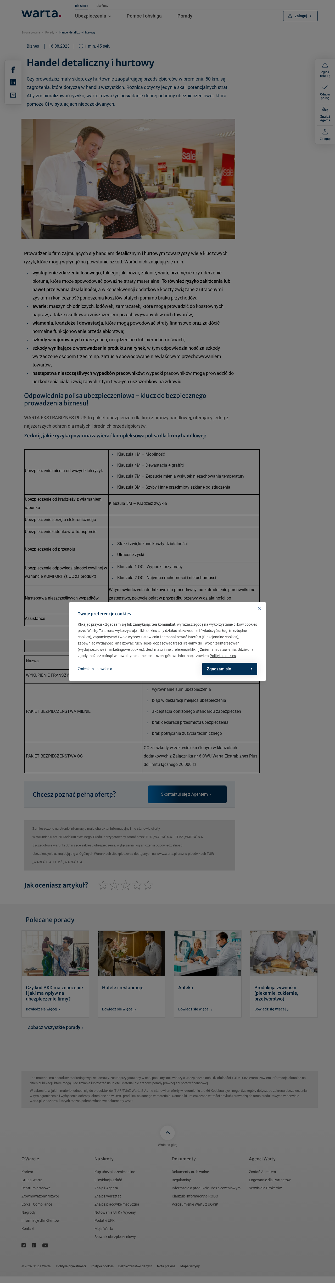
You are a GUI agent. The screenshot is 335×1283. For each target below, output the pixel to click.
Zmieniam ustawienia (95, 669)
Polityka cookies (223, 656)
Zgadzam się (219, 668)
